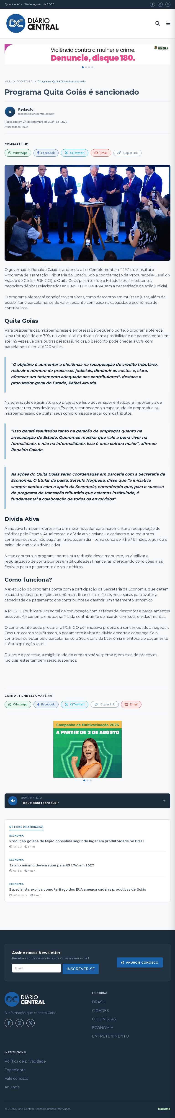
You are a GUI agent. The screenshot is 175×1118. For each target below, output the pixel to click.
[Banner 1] (83, 67)
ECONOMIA (24, 81)
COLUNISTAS (104, 1019)
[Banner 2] (86, 67)
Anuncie (12, 1087)
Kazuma (164, 1108)
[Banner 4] (92, 67)
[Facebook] (152, 4)
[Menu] (168, 23)
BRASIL (99, 1002)
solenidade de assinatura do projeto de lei (48, 402)
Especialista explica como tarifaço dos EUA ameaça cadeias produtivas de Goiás (77, 889)
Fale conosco (16, 1078)
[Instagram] (160, 4)
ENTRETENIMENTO (110, 1036)
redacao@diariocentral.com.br (36, 113)
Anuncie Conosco (142, 962)
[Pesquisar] (157, 23)
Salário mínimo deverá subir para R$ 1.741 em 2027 (51, 865)
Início (8, 81)
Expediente (15, 1070)
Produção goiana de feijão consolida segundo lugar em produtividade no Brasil (76, 841)
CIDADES (100, 1011)
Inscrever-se (81, 969)
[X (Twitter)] (167, 4)
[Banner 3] (89, 67)
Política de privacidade (25, 1061)
